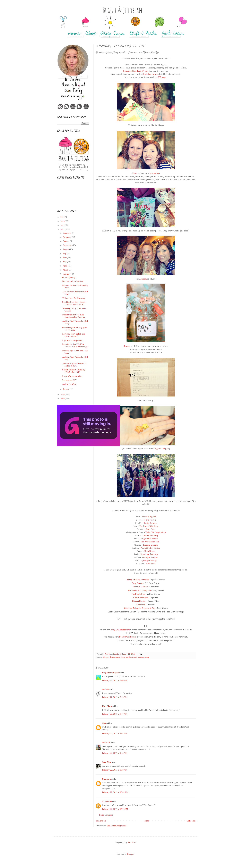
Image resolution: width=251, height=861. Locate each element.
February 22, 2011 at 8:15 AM (114, 697)
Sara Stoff (132, 842)
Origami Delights (161, 448)
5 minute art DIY (69, 380)
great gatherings (149, 560)
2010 (62, 394)
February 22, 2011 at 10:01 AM (115, 792)
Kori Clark (107, 706)
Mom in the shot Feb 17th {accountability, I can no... (74, 316)
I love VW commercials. (72, 376)
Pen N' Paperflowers (150, 541)
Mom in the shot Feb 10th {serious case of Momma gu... (75, 345)
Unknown (106, 779)
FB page (162, 77)
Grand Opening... (69, 277)
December (67, 233)
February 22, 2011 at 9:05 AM (114, 753)
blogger (106, 657)
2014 (62, 217)
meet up (141, 657)
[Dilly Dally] (88, 446)
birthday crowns (150, 74)
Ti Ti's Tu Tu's (149, 520)
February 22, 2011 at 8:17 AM (114, 714)
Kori (135, 173)
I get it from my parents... (73, 340)
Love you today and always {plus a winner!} (73, 335)
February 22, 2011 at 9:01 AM (114, 733)
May (65, 262)
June (65, 258)
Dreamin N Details (140, 587)
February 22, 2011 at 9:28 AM (114, 770)
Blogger (130, 854)
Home (146, 821)
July (65, 253)
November (67, 237)
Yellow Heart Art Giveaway (73, 298)
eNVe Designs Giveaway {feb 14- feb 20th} (74, 328)
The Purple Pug (138, 594)
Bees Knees (149, 551)
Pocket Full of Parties (150, 548)
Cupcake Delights (140, 597)
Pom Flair (150, 529)
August (66, 249)
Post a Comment (106, 815)
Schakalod (140, 605)
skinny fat (154, 173)
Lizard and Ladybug (149, 554)
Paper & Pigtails (149, 516)
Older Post (191, 821)
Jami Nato (106, 762)
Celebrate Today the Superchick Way (139, 608)
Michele (105, 689)
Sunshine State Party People (135, 71)
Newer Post (101, 821)
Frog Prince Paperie (149, 538)
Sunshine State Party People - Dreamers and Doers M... (74, 303)
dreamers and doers (117, 657)
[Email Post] (141, 654)
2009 (62, 398)
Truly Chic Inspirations (155, 532)
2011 (62, 229)
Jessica (143, 278)
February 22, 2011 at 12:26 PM (115, 809)
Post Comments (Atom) (116, 826)
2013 (62, 221)
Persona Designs (150, 545)
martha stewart (131, 657)
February (67, 274)
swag (147, 657)
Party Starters (138, 583)
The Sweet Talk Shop (148, 526)
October (66, 241)
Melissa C (106, 742)
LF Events (150, 563)
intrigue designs (150, 557)
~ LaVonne (107, 801)
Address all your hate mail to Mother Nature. (74, 364)
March (66, 270)
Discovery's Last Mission (72, 281)
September (67, 245)
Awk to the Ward (69, 384)
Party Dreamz (150, 523)
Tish (104, 723)
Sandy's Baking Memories (138, 580)
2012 (62, 225)
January (66, 389)
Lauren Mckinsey (150, 535)
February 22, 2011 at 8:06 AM (114, 680)
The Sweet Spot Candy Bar (139, 590)
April (65, 266)
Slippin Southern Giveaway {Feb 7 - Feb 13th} (73, 371)
